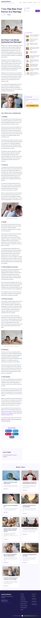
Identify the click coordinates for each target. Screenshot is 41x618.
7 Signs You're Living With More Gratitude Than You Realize (34, 48)
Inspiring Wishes (6, 1)
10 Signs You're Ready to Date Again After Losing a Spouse (34, 61)
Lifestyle (34, 2)
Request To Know (23, 603)
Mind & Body (34, 604)
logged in (11, 455)
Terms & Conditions (24, 601)
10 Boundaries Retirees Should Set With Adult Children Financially (34, 65)
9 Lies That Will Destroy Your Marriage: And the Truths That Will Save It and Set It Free (11, 413)
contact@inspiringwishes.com (6, 602)
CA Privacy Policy (23, 607)
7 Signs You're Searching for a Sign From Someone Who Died (34, 69)
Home (21, 2)
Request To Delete (23, 605)
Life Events (25, 2)
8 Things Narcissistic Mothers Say (30, 528)
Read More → (6, 488)
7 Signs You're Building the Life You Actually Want (34, 35)
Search (37, 10)
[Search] (39, 2)
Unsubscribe (22, 597)
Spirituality (30, 2)
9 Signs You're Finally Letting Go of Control (33, 44)
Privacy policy (22, 599)
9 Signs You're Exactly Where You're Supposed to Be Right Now (34, 73)
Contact (21, 609)
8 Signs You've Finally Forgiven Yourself (34, 52)
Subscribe (32, 105)
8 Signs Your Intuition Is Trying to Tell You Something (34, 40)
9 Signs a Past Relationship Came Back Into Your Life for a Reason (35, 56)
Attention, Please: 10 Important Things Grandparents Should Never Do (10, 530)
